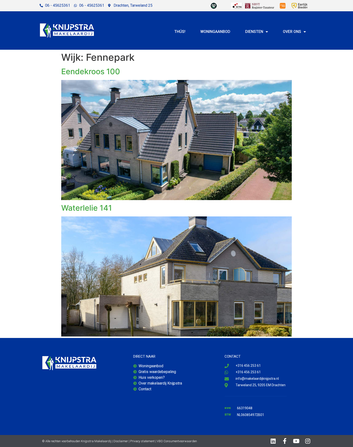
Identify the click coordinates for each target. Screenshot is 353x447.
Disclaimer (120, 441)
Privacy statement (142, 441)
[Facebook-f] (285, 441)
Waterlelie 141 (86, 208)
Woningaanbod (215, 31)
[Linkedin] (273, 441)
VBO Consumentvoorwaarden (177, 441)
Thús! (179, 31)
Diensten (254, 31)
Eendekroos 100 (90, 71)
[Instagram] (308, 441)
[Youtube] (296, 441)
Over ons (292, 31)
